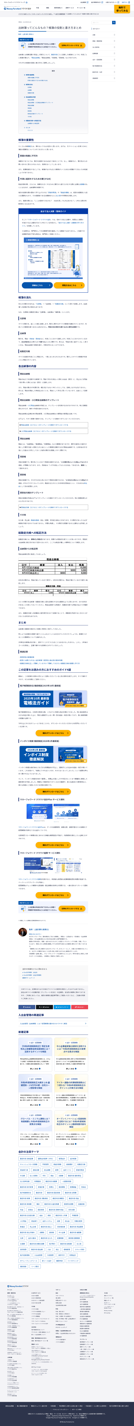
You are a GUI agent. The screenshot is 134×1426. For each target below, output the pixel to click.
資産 (49, 1215)
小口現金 (31, 405)
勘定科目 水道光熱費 (51, 1204)
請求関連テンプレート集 (86, 1342)
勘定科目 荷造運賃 (76, 1227)
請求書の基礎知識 (84, 1311)
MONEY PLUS (109, 1307)
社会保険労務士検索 (61, 1305)
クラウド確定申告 (15, 1307)
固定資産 (41, 1210)
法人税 (58, 195)
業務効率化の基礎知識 (86, 1323)
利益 (21, 1210)
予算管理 (75, 1215)
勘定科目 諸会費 (37, 1249)
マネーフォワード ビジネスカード (40, 1319)
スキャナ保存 (79, 1249)
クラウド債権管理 (13, 1326)
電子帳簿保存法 (25, 1192)
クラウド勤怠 (14, 1364)
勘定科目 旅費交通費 (37, 1244)
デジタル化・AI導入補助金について (40, 1332)
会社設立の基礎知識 (85, 1316)
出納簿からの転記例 (33, 123)
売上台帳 (33, 1227)
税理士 (51, 1187)
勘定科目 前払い (46, 1227)
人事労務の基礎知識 (85, 1309)
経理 (56, 1170)
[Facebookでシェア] (26, 1007)
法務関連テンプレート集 (86, 1351)
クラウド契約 (35, 1309)
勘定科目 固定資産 (53, 1192)
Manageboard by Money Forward (40, 1358)
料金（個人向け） (60, 1311)
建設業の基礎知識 (84, 1328)
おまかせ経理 (35, 1295)
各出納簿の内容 (31, 97)
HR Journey (107, 1313)
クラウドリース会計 (13, 1303)
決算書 (82, 184)
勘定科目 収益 (74, 1198)
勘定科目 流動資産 (41, 1198)
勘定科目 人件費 (61, 1215)
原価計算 (41, 1187)
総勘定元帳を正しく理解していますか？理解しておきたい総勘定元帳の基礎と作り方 (50, 663)
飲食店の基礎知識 (84, 1326)
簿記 (29, 146)
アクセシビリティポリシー (61, 1409)
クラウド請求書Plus (12, 1322)
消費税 (42, 1232)
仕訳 (21, 1238)
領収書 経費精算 (74, 1238)
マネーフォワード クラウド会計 (39, 219)
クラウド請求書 (15, 1315)
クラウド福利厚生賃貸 (13, 1387)
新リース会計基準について (38, 1334)
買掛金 (38, 338)
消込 (57, 1249)
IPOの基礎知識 (84, 1319)
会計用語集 (83, 1299)
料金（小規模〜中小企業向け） (64, 1316)
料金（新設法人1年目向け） (63, 1314)
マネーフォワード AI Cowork (39, 1370)
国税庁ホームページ (28, 978)
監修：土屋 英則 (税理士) (26, 34)
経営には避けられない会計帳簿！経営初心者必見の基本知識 (41, 660)
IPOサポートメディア (61, 1327)
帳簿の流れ (29, 84)
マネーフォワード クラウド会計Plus (31, 827)
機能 (47, 8)
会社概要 (83, 2)
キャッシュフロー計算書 (28, 1164)
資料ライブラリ (108, 1295)
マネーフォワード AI (39, 1374)
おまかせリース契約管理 (37, 1300)
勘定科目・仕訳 (97, 72)
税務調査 (73, 1187)
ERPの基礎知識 (84, 1302)
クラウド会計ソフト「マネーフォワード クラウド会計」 (35, 14)
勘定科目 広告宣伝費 (27, 1215)
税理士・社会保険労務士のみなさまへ (66, 1333)
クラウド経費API (60, 1342)
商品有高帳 (35, 520)
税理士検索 (59, 1303)
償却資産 (23, 1266)
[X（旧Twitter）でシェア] (44, 1007)
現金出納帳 (36, 57)
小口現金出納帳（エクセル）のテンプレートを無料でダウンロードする (46, 431)
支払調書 (47, 1170)
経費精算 (60, 1238)
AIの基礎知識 (83, 1336)
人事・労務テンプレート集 (87, 1349)
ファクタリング (72, 1261)
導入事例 (58, 1298)
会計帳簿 (73, 1158)
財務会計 (73, 1255)
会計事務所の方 (96, 2)
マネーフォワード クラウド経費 (29, 879)
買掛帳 (29, 111)
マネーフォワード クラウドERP (39, 1323)
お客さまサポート (111, 2)
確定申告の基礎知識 (85, 1306)
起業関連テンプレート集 (86, 1354)
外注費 (22, 1175)
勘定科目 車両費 (25, 1204)
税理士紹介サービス (61, 1300)
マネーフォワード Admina (38, 1321)
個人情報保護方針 (22, 1406)
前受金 (30, 1210)
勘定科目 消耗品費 (26, 1158)
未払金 (67, 1221)
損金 (52, 1175)
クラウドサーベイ (13, 1391)
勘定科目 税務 (25, 1198)
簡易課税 (62, 1187)
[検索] (114, 22)
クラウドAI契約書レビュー (38, 1311)
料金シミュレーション (61, 1321)
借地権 (51, 1232)
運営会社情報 (9, 1406)
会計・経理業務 (97, 60)
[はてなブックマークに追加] (62, 1007)
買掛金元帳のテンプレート (35, 114)
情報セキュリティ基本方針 (39, 1406)
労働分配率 (78, 1221)
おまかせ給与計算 (36, 1303)
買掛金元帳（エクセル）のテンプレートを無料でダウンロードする (44, 507)
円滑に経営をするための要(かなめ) (38, 80)
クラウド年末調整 (12, 1376)
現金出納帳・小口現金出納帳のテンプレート (40, 102)
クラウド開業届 (35, 1316)
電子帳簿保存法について (37, 1329)
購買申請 (59, 1261)
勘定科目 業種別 (58, 1198)
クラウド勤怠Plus (14, 1368)
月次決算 (71, 1210)
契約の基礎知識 (84, 1314)
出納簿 (29, 90)
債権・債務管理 (97, 41)
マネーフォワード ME (109, 1303)
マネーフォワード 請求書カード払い (41, 1347)
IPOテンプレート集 (85, 1356)
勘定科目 (54, 54)
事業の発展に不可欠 (33, 77)
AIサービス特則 (77, 1409)
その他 (29, 116)
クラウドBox (14, 1349)
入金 (49, 1249)
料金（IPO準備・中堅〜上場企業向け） (66, 1319)
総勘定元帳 (31, 93)
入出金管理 (38, 1255)
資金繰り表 (24, 1170)
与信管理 (50, 1255)
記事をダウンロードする (70, 45)
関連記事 (30, 130)
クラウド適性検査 (12, 1395)
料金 (37, 8)
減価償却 (69, 1164)
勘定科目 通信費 (66, 1244)
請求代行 (61, 1255)
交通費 (22, 1244)
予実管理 (45, 1164)
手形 (44, 1175)
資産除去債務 (68, 1204)
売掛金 (31, 338)
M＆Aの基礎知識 (84, 1331)
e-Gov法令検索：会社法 (29, 972)
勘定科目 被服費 (75, 1232)
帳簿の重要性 (30, 75)
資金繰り (34, 1221)
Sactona (41, 1362)
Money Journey (108, 1310)
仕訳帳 (29, 87)
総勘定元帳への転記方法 (33, 121)
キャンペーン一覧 (108, 1298)
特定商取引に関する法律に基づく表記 (70, 1406)
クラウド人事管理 (12, 1360)
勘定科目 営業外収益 (56, 1210)
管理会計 (62, 1158)
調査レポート (107, 1300)
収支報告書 (61, 1227)
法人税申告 (96, 47)
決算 (58, 1221)
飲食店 (22, 1227)
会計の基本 (32, 1238)
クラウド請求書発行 (15, 1319)
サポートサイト (60, 1295)
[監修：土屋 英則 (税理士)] (22, 942)
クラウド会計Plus (13, 1300)
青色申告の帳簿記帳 (27, 657)
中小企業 (62, 1232)
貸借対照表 (52, 192)
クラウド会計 (10, 1296)
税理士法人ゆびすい (35, 934)
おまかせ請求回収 (36, 1298)
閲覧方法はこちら (69, 285)
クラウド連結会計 (12, 1345)
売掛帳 (29, 108)
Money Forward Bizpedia (88, 1296)
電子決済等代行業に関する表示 (119, 1406)
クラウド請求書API (61, 1339)
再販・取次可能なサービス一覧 (39, 1341)
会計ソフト (67, 1170)
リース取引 (35, 1266)
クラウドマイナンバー (13, 1383)
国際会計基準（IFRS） (46, 1158)
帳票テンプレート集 (85, 1347)
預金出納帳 (31, 105)
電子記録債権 (25, 1255)
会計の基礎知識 (60, 14)
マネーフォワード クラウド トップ (14, 2)
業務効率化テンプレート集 (87, 1359)
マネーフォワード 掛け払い (14, 1353)
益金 (41, 1215)
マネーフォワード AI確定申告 (15, 1311)
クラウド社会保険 (12, 1379)
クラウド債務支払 (12, 1334)
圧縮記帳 (81, 1204)
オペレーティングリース (28, 1261)
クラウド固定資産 (12, 1338)
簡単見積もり (58, 8)
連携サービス (70, 8)
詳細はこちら (37, 285)
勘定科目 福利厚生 (74, 1175)
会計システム (47, 1221)
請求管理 (23, 1249)
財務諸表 (37, 1181)
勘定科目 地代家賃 (26, 1187)
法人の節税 (34, 1175)
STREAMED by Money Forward (39, 1355)
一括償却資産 (66, 1181)
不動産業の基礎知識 (85, 1333)
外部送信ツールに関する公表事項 (96, 1406)
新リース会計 (46, 1261)
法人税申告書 (25, 1181)
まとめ (28, 128)
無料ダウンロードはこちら (53, 733)
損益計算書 (65, 192)
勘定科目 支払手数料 (27, 1232)
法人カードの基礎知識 (86, 1321)
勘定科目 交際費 (70, 1192)
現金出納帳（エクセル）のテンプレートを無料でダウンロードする (44, 425)
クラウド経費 (11, 1330)
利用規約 (53, 1406)
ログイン (124, 2)
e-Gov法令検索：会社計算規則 (31, 975)
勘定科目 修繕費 (51, 1181)
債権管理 (67, 1249)
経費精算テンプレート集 (86, 1344)
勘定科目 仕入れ (46, 1238)
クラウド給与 (10, 1372)
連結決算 (36, 1170)
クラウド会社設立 (36, 1314)
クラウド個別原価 (12, 1341)
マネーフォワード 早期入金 (38, 1351)
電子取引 (52, 1244)
